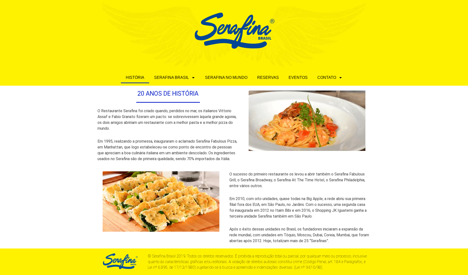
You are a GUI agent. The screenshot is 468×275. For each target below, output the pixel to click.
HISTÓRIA (135, 77)
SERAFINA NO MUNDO (226, 77)
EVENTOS (298, 77)
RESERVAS (268, 77)
